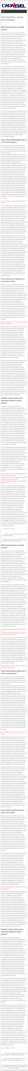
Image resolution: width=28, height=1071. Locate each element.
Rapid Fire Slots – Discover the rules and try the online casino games (14, 534)
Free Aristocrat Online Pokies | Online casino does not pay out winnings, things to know (13, 1059)
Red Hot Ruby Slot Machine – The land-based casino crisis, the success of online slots (13, 540)
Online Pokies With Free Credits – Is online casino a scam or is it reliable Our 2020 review (14, 1054)
